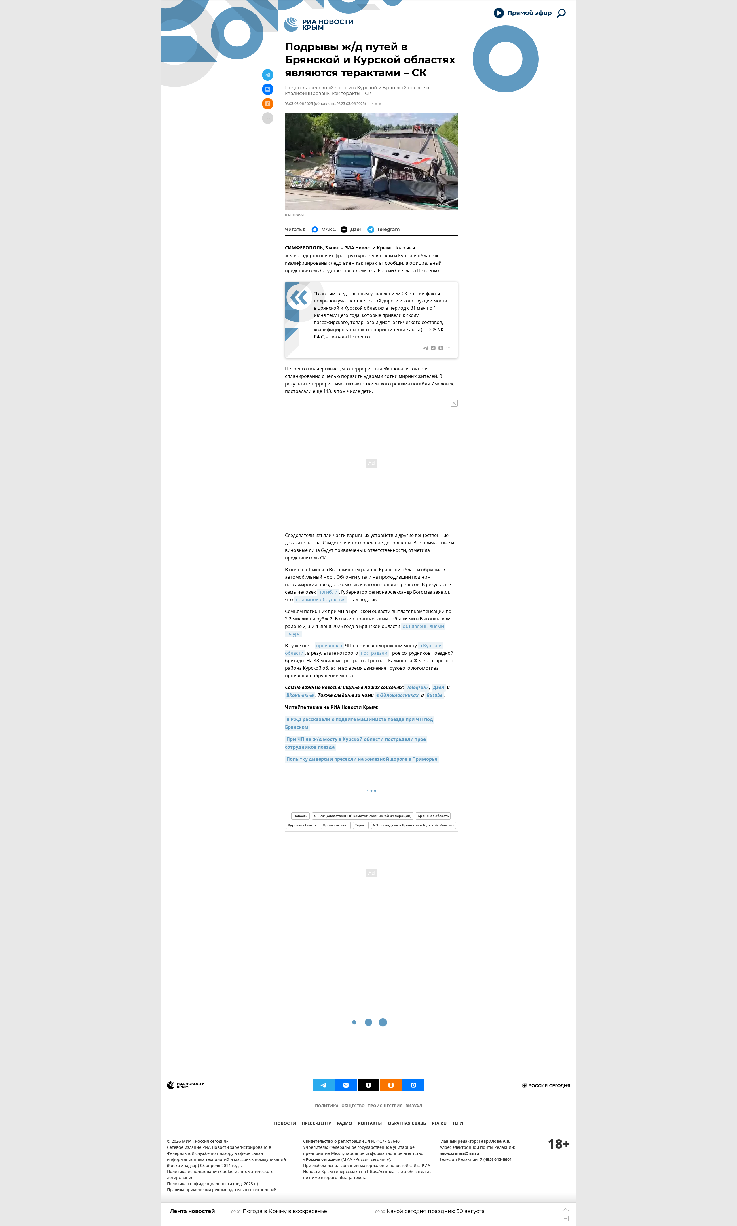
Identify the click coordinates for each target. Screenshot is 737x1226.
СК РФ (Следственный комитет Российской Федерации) (362, 816)
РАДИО (344, 1124)
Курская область (302, 825)
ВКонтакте (300, 695)
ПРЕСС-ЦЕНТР (316, 1124)
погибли (327, 592)
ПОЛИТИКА (327, 1106)
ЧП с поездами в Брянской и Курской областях (413, 825)
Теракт (361, 825)
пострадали (374, 653)
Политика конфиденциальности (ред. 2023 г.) (212, 1184)
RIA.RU (439, 1124)
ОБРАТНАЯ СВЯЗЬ (407, 1124)
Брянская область (433, 816)
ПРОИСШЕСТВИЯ (385, 1106)
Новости (300, 816)
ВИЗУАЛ (413, 1106)
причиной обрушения (321, 599)
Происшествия (336, 825)
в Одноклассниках (397, 695)
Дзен (438, 688)
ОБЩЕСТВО (353, 1106)
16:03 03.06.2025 (299, 103)
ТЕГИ (457, 1124)
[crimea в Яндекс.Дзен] (368, 1085)
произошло (329, 645)
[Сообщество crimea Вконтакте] (346, 1085)
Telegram (417, 688)
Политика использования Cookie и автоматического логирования (220, 1175)
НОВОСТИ (285, 1124)
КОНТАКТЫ (370, 1124)
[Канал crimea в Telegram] (324, 1085)
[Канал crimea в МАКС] (413, 1085)
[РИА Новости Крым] (318, 24)
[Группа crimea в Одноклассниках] (391, 1085)
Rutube (435, 695)
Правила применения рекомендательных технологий (221, 1190)
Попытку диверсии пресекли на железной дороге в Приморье (361, 759)
